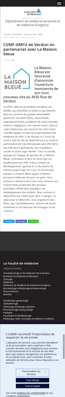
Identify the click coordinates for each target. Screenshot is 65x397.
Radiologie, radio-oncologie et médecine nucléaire (28, 318)
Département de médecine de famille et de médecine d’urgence (32, 23)
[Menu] (59, 3)
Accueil (6, 34)
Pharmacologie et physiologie (18, 309)
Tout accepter (32, 386)
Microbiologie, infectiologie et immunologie (24, 288)
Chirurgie (7, 279)
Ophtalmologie (10, 303)
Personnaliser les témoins (34, 373)
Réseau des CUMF (33, 34)
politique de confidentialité (31, 393)
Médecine (8, 282)
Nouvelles (17, 34)
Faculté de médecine (32, 18)
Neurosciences (10, 291)
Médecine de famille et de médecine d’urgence (26, 285)
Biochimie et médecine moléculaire (20, 276)
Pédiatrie (7, 312)
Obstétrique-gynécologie (15, 300)
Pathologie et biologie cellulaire (19, 306)
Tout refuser (32, 380)
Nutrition (7, 294)
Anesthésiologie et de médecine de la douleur (26, 273)
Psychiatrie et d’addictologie (17, 315)
